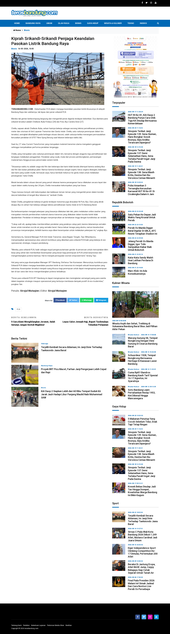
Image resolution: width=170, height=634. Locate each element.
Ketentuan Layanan (38, 625)
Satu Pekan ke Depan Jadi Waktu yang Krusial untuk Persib (142, 217)
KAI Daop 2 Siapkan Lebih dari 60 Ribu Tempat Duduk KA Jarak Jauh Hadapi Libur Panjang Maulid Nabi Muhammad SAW (71, 394)
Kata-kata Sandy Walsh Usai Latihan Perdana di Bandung (140, 260)
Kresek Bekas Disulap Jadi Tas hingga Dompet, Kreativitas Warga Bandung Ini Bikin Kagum (142, 491)
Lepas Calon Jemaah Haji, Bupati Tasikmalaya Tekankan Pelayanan (85, 321)
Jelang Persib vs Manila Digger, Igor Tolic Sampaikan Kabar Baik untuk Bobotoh (140, 245)
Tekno (131, 23)
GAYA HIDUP (92, 23)
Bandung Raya (33, 23)
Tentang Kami (16, 625)
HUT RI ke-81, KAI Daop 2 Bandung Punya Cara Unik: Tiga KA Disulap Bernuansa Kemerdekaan (142, 119)
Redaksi (26, 625)
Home (17, 23)
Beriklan (69, 625)
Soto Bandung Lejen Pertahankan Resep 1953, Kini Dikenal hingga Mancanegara (141, 394)
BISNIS (78, 23)
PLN (18, 309)
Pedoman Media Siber (55, 625)
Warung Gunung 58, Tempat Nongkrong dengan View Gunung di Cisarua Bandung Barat (143, 342)
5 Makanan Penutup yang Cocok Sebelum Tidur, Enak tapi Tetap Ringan (142, 421)
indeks (143, 23)
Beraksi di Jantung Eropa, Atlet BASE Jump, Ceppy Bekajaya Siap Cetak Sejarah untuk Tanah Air (141, 568)
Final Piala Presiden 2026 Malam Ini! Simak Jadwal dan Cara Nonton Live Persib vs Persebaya (141, 584)
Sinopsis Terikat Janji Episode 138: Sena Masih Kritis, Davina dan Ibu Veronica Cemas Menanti (141, 173)
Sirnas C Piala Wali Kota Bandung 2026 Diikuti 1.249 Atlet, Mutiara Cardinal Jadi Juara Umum (142, 536)
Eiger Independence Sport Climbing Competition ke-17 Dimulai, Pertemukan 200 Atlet (143, 552)
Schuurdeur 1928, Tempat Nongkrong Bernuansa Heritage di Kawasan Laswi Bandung (142, 359)
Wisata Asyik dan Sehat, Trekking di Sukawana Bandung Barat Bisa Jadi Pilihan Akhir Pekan (134, 326)
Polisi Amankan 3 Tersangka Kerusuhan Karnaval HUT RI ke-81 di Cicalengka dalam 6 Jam (141, 190)
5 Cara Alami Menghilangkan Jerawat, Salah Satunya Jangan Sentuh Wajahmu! (33, 321)
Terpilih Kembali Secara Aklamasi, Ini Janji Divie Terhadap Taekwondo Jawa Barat (143, 520)
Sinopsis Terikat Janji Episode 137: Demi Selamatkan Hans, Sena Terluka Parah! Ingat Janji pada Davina (141, 156)
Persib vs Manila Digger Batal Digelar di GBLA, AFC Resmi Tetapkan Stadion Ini (142, 230)
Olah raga (63, 23)
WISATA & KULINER (113, 23)
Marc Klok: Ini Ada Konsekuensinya (137, 272)
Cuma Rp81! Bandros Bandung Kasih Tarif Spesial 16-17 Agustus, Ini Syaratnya (143, 376)
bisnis (14, 49)
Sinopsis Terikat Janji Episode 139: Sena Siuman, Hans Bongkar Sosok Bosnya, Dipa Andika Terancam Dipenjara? (142, 137)
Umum (49, 23)
